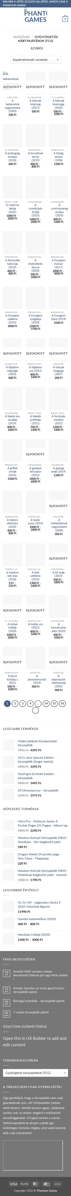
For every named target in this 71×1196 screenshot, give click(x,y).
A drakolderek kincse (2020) (35, 265)
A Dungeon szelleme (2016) (12, 319)
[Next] (35, 710)
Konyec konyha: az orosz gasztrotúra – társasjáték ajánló (39, 990)
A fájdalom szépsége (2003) (12, 371)
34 (46, 703)
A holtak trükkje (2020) (12, 628)
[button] (5, 19)
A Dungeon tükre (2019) (58, 317)
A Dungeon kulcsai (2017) (58, 264)
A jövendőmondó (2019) (37, 679)
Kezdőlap (21, 37)
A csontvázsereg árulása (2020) (59, 210)
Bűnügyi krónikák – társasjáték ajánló (38, 1001)
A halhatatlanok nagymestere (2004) (59, 525)
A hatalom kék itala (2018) (12, 576)
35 (54, 703)
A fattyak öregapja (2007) (58, 371)
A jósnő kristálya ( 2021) (12, 679)
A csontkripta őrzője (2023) (35, 210)
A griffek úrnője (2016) (12, 472)
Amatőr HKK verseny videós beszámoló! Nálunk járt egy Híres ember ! (40, 975)
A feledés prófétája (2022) (35, 420)
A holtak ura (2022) (35, 626)
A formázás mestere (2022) (58, 420)
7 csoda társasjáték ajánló (31, 1012)
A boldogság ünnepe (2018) (12, 157)
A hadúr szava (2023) (35, 522)
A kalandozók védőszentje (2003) (58, 681)
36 (62, 703)
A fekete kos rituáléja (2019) (12, 420)
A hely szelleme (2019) (35, 576)
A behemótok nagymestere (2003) (12, 106)
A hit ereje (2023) (58, 574)
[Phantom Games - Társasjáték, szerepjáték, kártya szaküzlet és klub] (35, 18)
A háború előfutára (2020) (12, 523)
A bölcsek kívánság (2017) (35, 104)
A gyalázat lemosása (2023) (35, 472)
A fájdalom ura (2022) (35, 369)
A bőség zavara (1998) (58, 157)
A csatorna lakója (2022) (12, 208)
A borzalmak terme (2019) (35, 157)
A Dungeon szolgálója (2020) (35, 319)
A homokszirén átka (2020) (58, 628)
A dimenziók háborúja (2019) (12, 264)
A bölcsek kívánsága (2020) (58, 104)
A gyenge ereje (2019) (58, 470)
